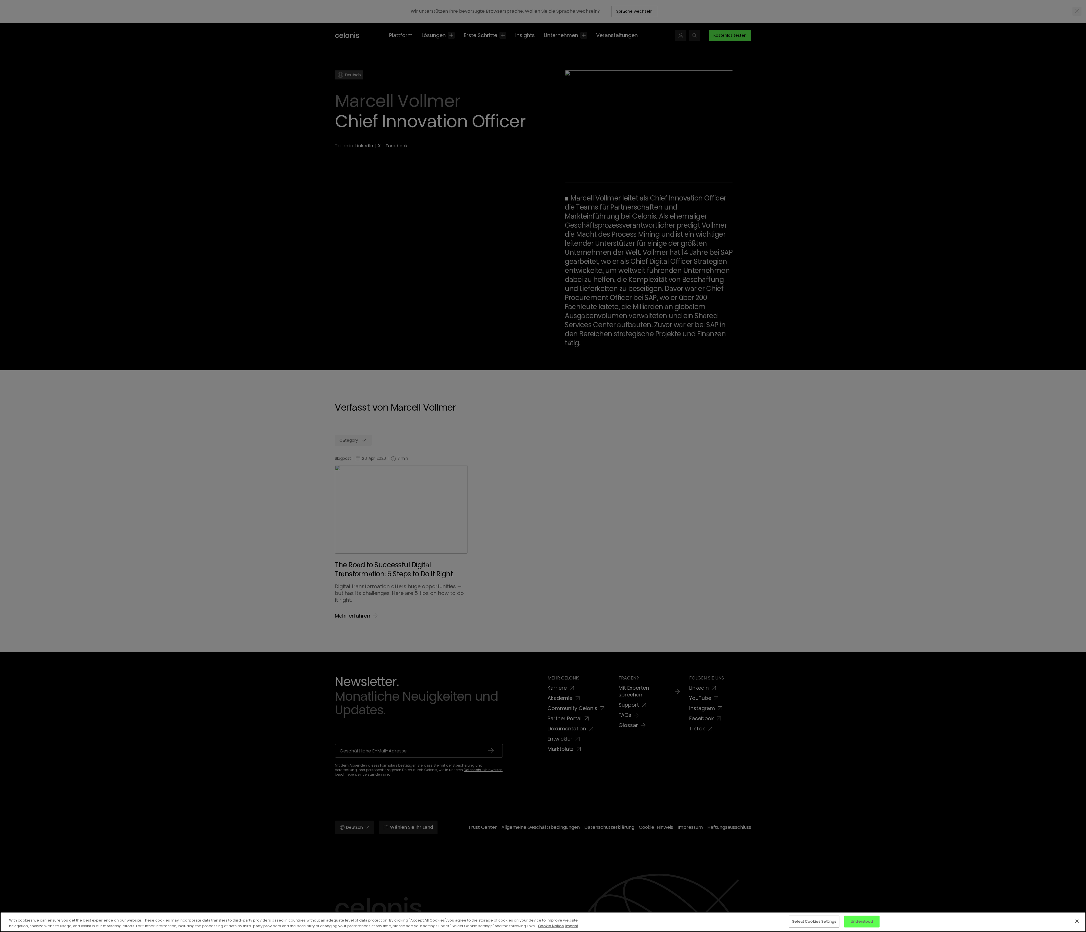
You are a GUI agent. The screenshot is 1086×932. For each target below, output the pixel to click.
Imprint (571, 926)
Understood (862, 921)
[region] (543, 922)
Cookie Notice (551, 926)
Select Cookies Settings (814, 921)
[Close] (1077, 921)
